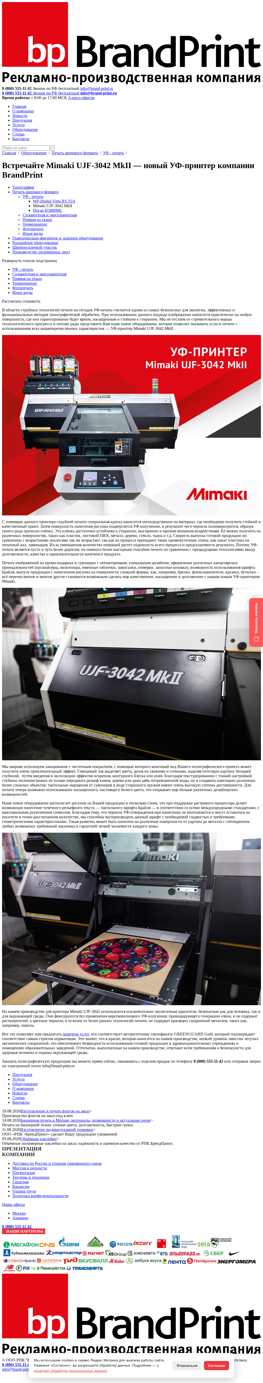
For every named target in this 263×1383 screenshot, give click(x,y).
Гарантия (20, 1182)
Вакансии (21, 1186)
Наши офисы (13, 1204)
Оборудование (25, 129)
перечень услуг (76, 1034)
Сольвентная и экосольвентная (50, 215)
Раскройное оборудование (35, 243)
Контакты (21, 139)
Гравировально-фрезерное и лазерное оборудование (57, 238)
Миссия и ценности (29, 1168)
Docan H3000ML (47, 210)
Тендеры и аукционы (30, 1177)
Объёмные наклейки (39, 1139)
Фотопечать (33, 229)
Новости (19, 115)
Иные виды (33, 233)
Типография (23, 187)
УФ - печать (113, 153)
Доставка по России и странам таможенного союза (57, 1163)
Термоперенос (35, 224)
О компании (23, 111)
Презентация (23, 1172)
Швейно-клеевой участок (34, 247)
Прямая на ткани (37, 219)
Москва (19, 1213)
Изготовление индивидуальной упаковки (56, 1129)
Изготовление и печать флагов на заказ (55, 1111)
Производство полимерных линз (41, 252)
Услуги (18, 125)
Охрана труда (24, 1191)
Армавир (20, 1218)
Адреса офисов (81, 97)
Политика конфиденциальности (40, 1196)
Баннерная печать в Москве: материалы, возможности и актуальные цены (86, 1120)
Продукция (22, 120)
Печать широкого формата (75, 153)
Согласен (216, 1365)
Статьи (18, 134)
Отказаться (187, 1365)
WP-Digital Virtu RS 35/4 (54, 201)
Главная (19, 106)
